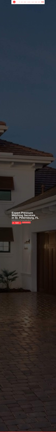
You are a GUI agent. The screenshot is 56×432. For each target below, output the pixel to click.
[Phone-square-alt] (41, 1)
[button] (25, 2)
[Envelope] (43, 1)
